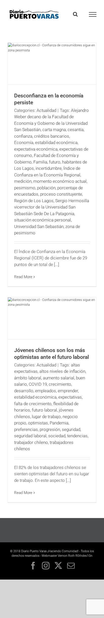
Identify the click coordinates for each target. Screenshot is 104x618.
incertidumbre (49, 168)
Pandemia (59, 422)
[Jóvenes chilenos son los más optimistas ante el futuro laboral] (52, 318)
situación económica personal (42, 219)
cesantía (76, 129)
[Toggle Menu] (92, 14)
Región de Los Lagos (34, 200)
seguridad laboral (30, 435)
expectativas (70, 397)
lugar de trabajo (46, 416)
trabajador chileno (31, 442)
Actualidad (46, 110)
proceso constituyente (61, 194)
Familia (40, 161)
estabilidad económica (56, 142)
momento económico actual (60, 181)
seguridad (71, 429)
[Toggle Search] (75, 14)
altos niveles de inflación (62, 371)
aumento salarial (58, 377)
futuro (54, 161)
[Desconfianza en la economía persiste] (52, 64)
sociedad (56, 435)
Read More (23, 277)
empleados (45, 390)
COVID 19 (38, 384)
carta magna (54, 129)
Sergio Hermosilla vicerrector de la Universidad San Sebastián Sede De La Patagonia (51, 207)
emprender (68, 390)
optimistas (38, 422)
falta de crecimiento (32, 403)
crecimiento (60, 384)
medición (23, 181)
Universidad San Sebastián (39, 226)
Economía (23, 142)
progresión (50, 429)
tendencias (77, 435)
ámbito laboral (27, 377)
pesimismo (24, 187)
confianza (23, 136)
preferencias (26, 429)
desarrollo (23, 390)
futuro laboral (44, 410)
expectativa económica (36, 149)
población (46, 187)
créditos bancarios (51, 136)
